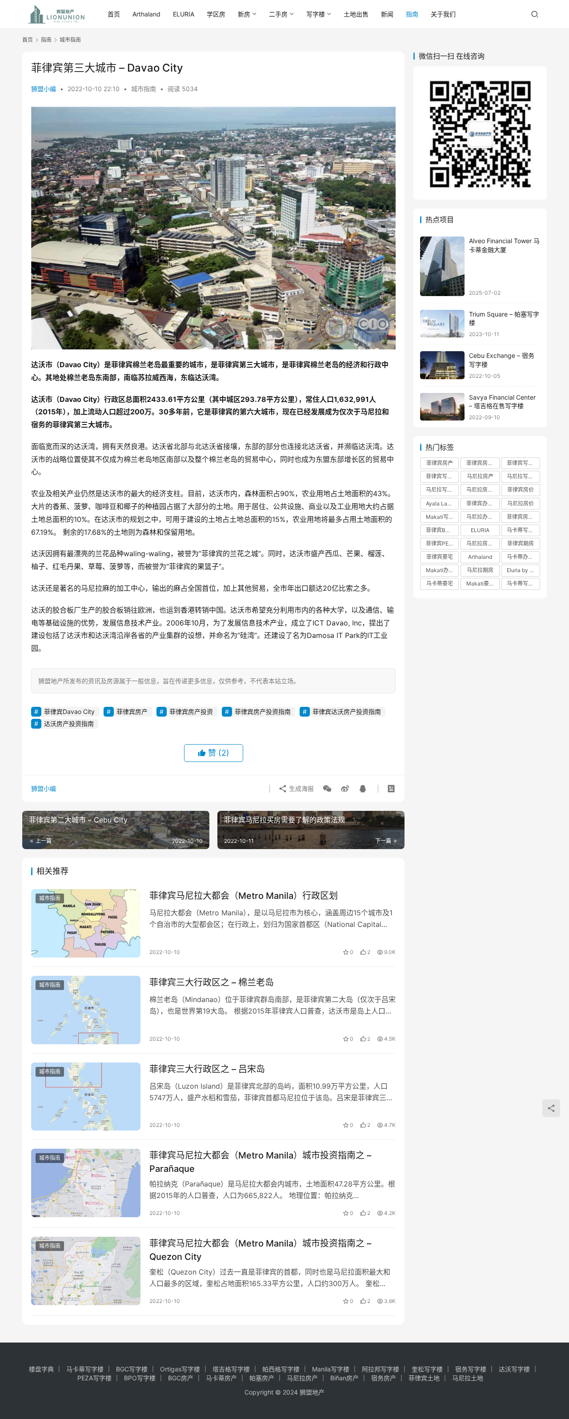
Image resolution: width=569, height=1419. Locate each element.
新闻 (387, 14)
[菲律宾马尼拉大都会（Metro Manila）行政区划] (85, 923)
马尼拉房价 (520, 503)
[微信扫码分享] (327, 789)
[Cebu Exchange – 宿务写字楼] (442, 365)
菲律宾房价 (520, 489)
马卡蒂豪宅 (439, 583)
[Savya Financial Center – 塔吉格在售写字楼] (442, 407)
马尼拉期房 (480, 570)
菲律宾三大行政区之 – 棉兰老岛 (211, 982)
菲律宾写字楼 (523, 463)
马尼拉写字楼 (442, 489)
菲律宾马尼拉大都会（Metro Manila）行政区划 (243, 895)
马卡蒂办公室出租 (523, 556)
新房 (244, 14)
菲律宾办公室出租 (482, 503)
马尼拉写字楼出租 (523, 476)
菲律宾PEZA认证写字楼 (442, 543)
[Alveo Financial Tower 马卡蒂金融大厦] (442, 266)
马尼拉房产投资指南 (482, 543)
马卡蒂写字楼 (523, 583)
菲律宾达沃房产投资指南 (347, 711)
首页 (114, 14)
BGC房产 (180, 1378)
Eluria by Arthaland (523, 570)
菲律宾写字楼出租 (442, 476)
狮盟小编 (43, 88)
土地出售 (356, 14)
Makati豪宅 (480, 583)
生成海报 (300, 788)
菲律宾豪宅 (439, 556)
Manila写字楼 (330, 1369)
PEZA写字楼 (94, 1378)
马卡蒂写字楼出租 (523, 530)
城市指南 (143, 88)
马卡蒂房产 (221, 1378)
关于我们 (443, 14)
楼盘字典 (41, 1369)
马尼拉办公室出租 (482, 516)
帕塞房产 (261, 1378)
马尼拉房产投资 (482, 489)
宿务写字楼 (470, 1369)
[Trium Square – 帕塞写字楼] (442, 324)
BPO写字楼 (140, 1378)
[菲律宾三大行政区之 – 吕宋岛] (85, 1096)
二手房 (278, 14)
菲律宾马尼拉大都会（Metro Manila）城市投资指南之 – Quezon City (260, 1250)
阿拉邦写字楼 (380, 1369)
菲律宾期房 (520, 543)
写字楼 (315, 14)
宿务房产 (383, 1378)
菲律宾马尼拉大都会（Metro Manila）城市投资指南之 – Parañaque (260, 1162)
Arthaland (146, 14)
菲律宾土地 (424, 1378)
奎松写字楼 (427, 1369)
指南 (412, 14)
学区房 (216, 14)
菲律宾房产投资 (191, 711)
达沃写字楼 (514, 1369)
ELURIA (183, 14)
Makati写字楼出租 (442, 516)
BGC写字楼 (132, 1369)
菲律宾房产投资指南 (263, 711)
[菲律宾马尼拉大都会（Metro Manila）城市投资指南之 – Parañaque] (85, 1183)
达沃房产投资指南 (69, 723)
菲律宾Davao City (69, 711)
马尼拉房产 (480, 476)
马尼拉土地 (467, 1378)
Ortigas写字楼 (180, 1369)
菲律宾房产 (132, 711)
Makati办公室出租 (442, 570)
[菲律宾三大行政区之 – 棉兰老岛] (85, 1010)
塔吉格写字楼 (231, 1369)
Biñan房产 (344, 1378)
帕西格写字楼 (281, 1369)
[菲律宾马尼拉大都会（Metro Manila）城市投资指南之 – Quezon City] (85, 1271)
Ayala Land (439, 503)
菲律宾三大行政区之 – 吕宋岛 (207, 1069)
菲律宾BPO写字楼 (442, 530)
